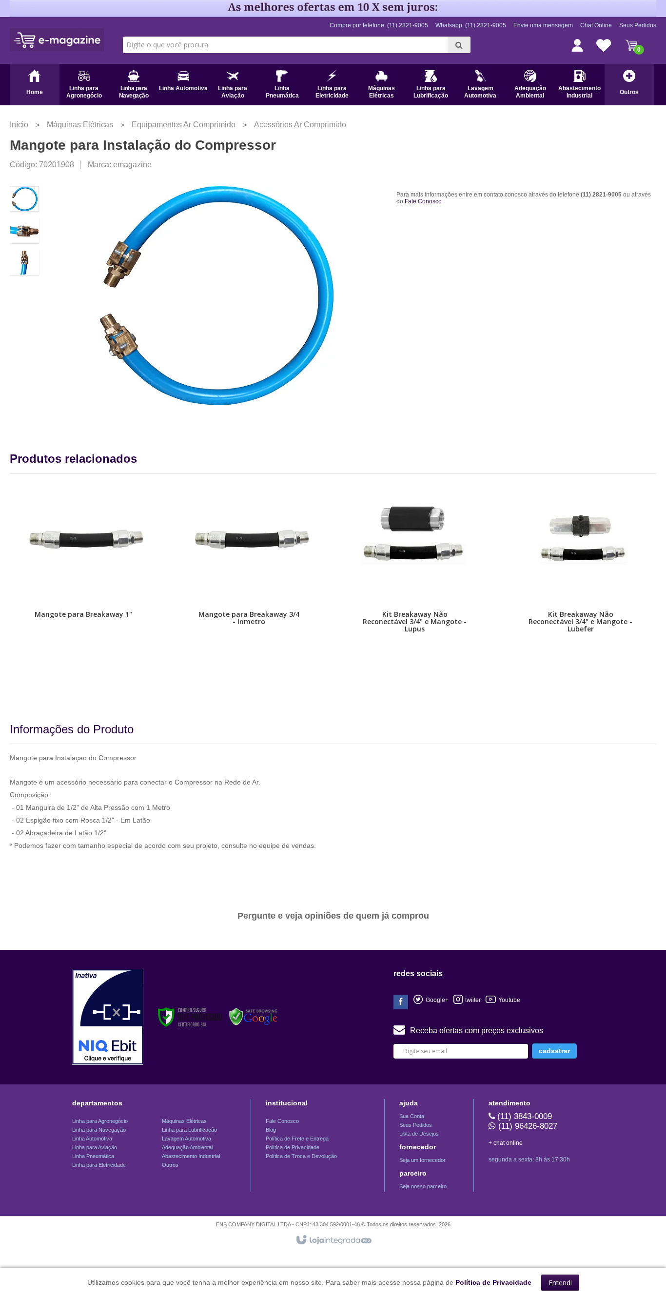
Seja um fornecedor (422, 1160)
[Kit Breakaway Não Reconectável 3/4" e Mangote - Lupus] (415, 591)
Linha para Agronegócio (100, 1121)
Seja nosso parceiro (423, 1186)
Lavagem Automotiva (186, 1138)
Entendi (560, 1282)
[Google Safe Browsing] (253, 1017)
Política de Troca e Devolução (301, 1156)
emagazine (132, 164)
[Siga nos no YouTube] (467, 1000)
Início (19, 124)
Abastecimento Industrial (191, 1156)
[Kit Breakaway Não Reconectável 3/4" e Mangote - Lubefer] (580, 591)
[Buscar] (459, 45)
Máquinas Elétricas (80, 124)
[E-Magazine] (57, 39)
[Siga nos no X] (431, 1000)
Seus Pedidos (637, 25)
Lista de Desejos (419, 1134)
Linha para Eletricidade (99, 1165)
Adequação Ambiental (187, 1147)
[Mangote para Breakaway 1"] (83, 591)
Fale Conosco (423, 201)
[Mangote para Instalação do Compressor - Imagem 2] (24, 230)
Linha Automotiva (92, 1138)
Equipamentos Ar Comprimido (183, 124)
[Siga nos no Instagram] (503, 1000)
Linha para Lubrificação (189, 1130)
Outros (170, 1165)
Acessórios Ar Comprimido (300, 124)
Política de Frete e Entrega (297, 1138)
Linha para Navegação (99, 1130)
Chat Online (596, 25)
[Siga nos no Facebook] (400, 1002)
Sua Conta (411, 1116)
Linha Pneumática (93, 1156)
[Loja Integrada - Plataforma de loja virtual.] (333, 1240)
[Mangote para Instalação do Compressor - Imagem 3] (24, 262)
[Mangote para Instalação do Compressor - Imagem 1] (24, 199)
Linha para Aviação (94, 1147)
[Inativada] (107, 1017)
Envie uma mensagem (543, 25)
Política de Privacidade (292, 1147)
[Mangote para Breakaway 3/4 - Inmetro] (249, 591)
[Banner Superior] (333, 8)
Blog (271, 1130)
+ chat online (506, 1143)
